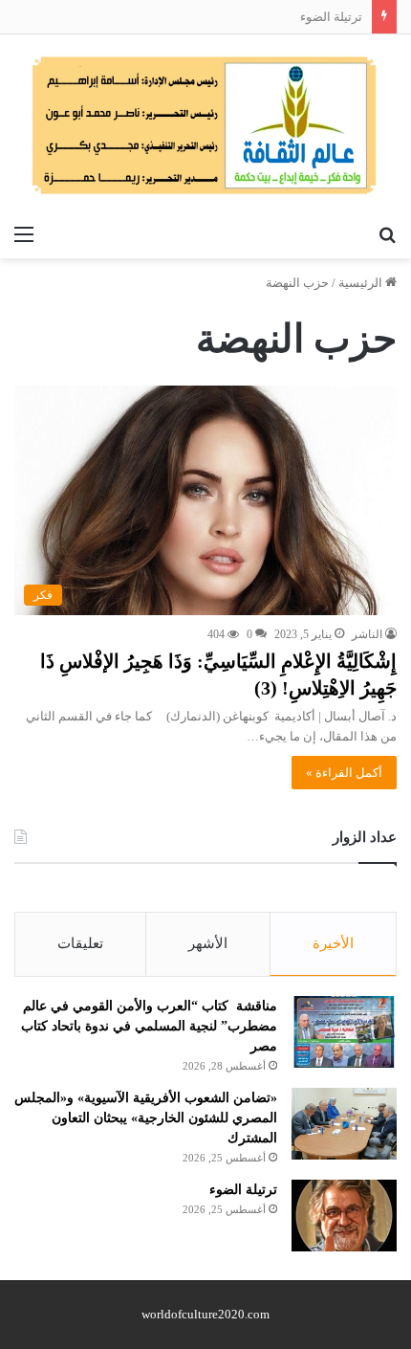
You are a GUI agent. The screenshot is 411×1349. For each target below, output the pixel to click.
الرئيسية (361, 283)
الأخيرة (333, 943)
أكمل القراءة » (344, 772)
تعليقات (80, 943)
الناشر (367, 634)
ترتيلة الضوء (331, 17)
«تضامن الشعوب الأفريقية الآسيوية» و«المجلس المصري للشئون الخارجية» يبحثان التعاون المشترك (145, 1118)
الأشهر (207, 943)
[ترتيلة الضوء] (344, 1215)
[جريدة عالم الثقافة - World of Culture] (205, 124)
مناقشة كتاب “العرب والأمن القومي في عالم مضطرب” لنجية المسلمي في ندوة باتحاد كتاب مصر (149, 1026)
